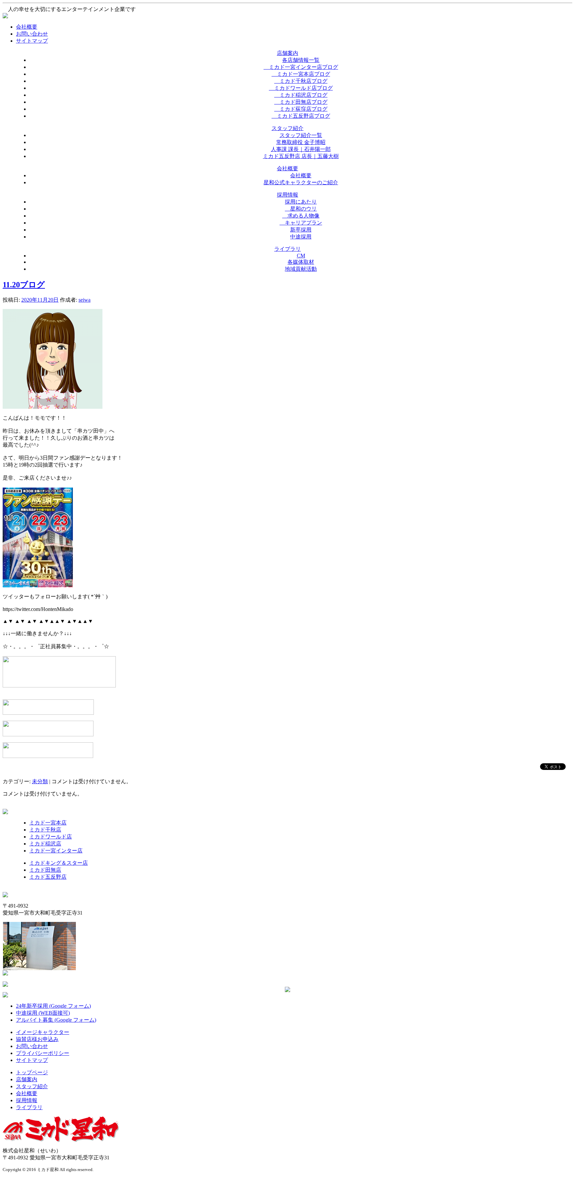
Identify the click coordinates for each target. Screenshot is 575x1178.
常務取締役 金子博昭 (300, 142)
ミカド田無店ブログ (300, 102)
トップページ (32, 1072)
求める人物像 (300, 216)
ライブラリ (29, 1107)
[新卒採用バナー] (48, 734)
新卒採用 (300, 229)
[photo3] (52, 407)
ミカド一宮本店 (48, 822)
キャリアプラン (301, 222)
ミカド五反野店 (48, 877)
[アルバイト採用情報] (48, 713)
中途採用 (300, 236)
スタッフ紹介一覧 (301, 135)
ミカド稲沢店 (45, 843)
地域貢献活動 (301, 269)
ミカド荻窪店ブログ (300, 109)
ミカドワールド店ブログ (301, 88)
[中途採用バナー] (48, 756)
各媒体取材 (301, 262)
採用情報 (26, 1100)
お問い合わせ (32, 34)
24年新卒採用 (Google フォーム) (53, 1006)
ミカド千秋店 (45, 829)
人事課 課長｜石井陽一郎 (301, 149)
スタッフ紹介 (32, 1086)
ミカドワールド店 (50, 836)
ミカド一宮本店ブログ (301, 74)
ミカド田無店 (45, 870)
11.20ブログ (24, 284)
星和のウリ (301, 209)
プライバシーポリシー (42, 1053)
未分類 (40, 781)
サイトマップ (32, 41)
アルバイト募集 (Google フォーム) (56, 1020)
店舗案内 (26, 1079)
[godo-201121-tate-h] (38, 585)
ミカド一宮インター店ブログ (301, 67)
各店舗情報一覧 (300, 60)
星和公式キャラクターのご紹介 (301, 182)
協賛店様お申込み (37, 1039)
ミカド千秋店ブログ (300, 81)
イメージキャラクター (42, 1032)
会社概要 (26, 27)
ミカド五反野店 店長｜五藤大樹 (301, 156)
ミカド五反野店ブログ (301, 116)
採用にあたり (301, 202)
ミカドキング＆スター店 (58, 863)
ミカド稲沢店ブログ (300, 95)
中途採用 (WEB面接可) (43, 1013)
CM (301, 255)
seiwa (85, 300)
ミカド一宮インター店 (56, 850)
